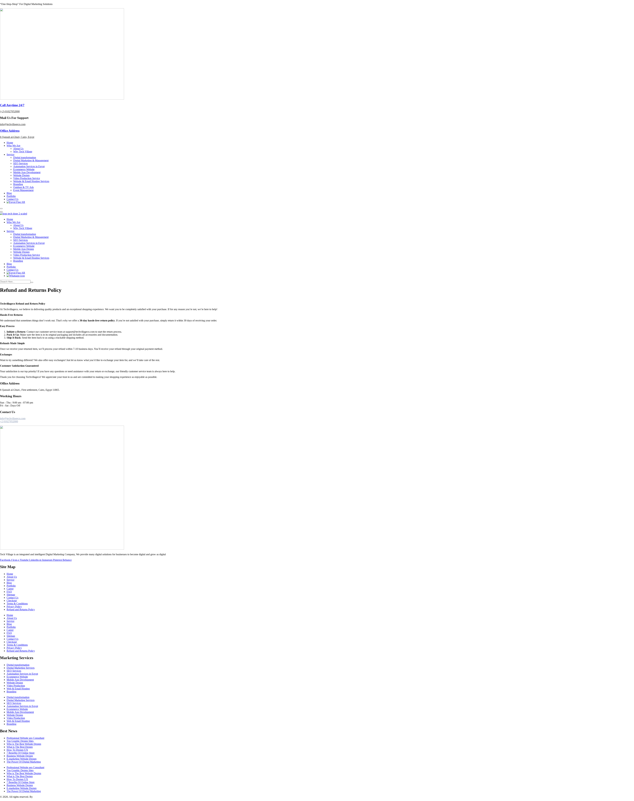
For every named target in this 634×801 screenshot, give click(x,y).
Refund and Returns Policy (21, 609)
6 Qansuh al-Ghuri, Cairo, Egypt (17, 137)
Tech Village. (40, 796)
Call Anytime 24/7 (12, 105)
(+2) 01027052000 (10, 111)
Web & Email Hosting (18, 688)
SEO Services (20, 163)
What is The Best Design (20, 747)
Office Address (9, 130)
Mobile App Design (23, 249)
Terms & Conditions (17, 603)
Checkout (12, 600)
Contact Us (12, 199)
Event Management (23, 190)
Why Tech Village (22, 151)
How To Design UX (17, 749)
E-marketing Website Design (21, 758)
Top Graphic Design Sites (20, 741)
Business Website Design (20, 755)
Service (10, 154)
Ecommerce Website (24, 169)
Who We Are (13, 145)
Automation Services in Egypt (29, 166)
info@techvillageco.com (12, 124)
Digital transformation (24, 157)
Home (10, 142)
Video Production (16, 685)
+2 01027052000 (9, 421)
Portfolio (11, 196)
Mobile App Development (26, 172)
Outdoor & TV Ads (23, 187)
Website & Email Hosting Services (31, 181)
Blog (9, 193)
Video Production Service (26, 178)
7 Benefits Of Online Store (21, 752)
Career (10, 588)
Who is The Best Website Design (24, 744)
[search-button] (32, 282)
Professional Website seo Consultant (25, 738)
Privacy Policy (14, 606)
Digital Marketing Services (21, 667)
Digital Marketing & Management (31, 160)
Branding (18, 184)
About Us (18, 148)
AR (23, 202)
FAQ (9, 591)
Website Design (21, 175)
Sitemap (11, 594)
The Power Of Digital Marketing (24, 761)
